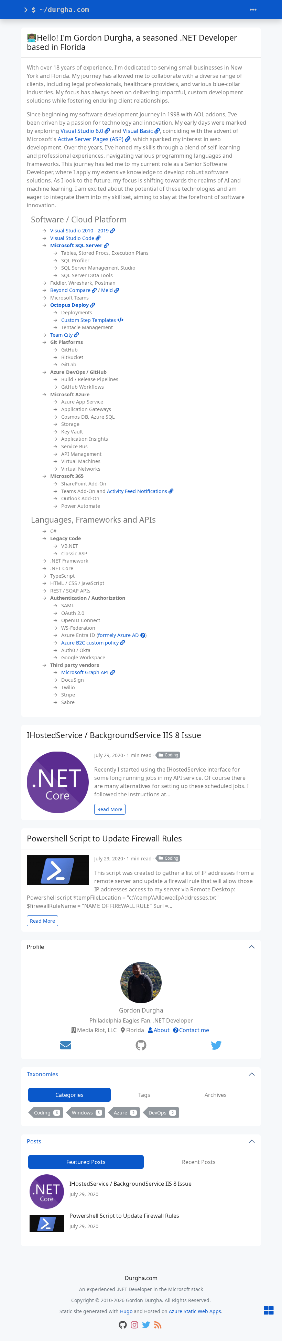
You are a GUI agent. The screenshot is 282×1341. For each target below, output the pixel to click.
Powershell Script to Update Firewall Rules (104, 838)
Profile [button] (35, 947)
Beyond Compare (71, 290)
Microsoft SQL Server (77, 245)
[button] (268, 1311)
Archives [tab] (216, 1095)
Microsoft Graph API (85, 672)
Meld (107, 290)
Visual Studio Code (73, 238)
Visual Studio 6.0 (83, 131)
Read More (109, 809)
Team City (62, 335)
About (162, 1030)
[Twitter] (216, 1045)
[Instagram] (134, 1325)
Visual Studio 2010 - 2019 (80, 230)
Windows (86, 1112)
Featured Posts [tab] (86, 1162)
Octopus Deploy (70, 305)
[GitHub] (141, 1045)
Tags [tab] (144, 1095)
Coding (171, 755)
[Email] (65, 1045)
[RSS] (158, 1325)
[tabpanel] (141, 1114)
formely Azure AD (119, 635)
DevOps (161, 1112)
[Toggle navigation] (253, 10)
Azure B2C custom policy (90, 642)
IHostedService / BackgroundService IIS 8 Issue (114, 735)
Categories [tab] (69, 1095)
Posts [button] (34, 1141)
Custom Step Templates (89, 320)
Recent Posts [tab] (199, 1162)
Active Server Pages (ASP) (91, 139)
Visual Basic (138, 131)
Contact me (194, 1030)
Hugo (126, 1311)
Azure (124, 1112)
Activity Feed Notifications (138, 491)
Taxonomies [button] (42, 1074)
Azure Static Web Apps (195, 1311)
